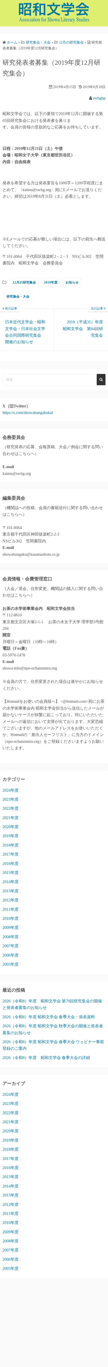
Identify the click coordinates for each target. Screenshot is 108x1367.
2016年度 (11, 863)
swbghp (99, 98)
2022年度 (11, 808)
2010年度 (11, 918)
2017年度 (11, 854)
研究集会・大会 (18, 296)
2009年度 (11, 927)
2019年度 (51, 282)
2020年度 (11, 827)
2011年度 (11, 909)
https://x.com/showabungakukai (28, 412)
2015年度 (11, 872)
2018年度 (11, 845)
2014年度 (11, 882)
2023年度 (11, 799)
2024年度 (11, 790)
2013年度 (11, 891)
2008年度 (11, 937)
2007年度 (11, 946)
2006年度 (11, 955)
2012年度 (11, 900)
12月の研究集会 (24, 282)
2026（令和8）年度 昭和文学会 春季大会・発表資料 (49, 1017)
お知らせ (72, 282)
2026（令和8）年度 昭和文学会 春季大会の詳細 (46, 1058)
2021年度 (11, 818)
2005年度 (11, 964)
